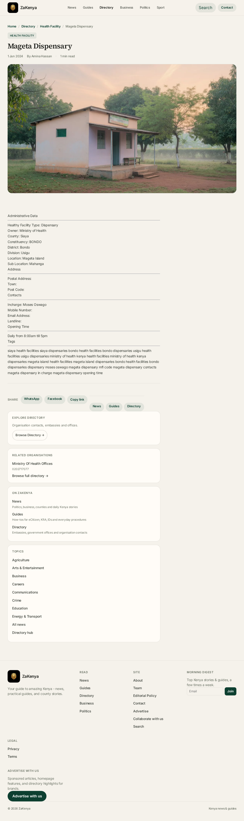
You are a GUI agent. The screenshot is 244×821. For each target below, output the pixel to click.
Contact (227, 7)
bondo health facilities (85, 351)
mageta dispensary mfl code (90, 367)
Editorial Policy (144, 696)
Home (12, 26)
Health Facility (50, 26)
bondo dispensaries (117, 351)
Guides (88, 7)
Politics (145, 7)
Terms (12, 756)
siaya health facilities (23, 351)
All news (19, 624)
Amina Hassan (41, 56)
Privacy (13, 749)
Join (230, 691)
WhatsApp (31, 399)
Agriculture (20, 560)
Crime (16, 600)
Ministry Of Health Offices (32, 463)
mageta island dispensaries (93, 362)
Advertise (140, 711)
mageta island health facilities (50, 362)
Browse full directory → (30, 476)
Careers (18, 584)
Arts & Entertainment (28, 568)
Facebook (55, 399)
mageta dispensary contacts (134, 367)
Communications (25, 592)
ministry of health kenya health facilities (79, 356)
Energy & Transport (27, 616)
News (72, 7)
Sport (160, 7)
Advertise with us (27, 796)
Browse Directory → (29, 435)
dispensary (36, 367)
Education (19, 608)
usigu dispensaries (35, 356)
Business (126, 7)
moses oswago (56, 367)
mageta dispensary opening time (78, 373)
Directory (106, 7)
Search (205, 7)
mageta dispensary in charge (30, 373)
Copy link (77, 399)
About (137, 680)
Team (137, 688)
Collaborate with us (148, 719)
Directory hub (22, 632)
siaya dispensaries (54, 351)
